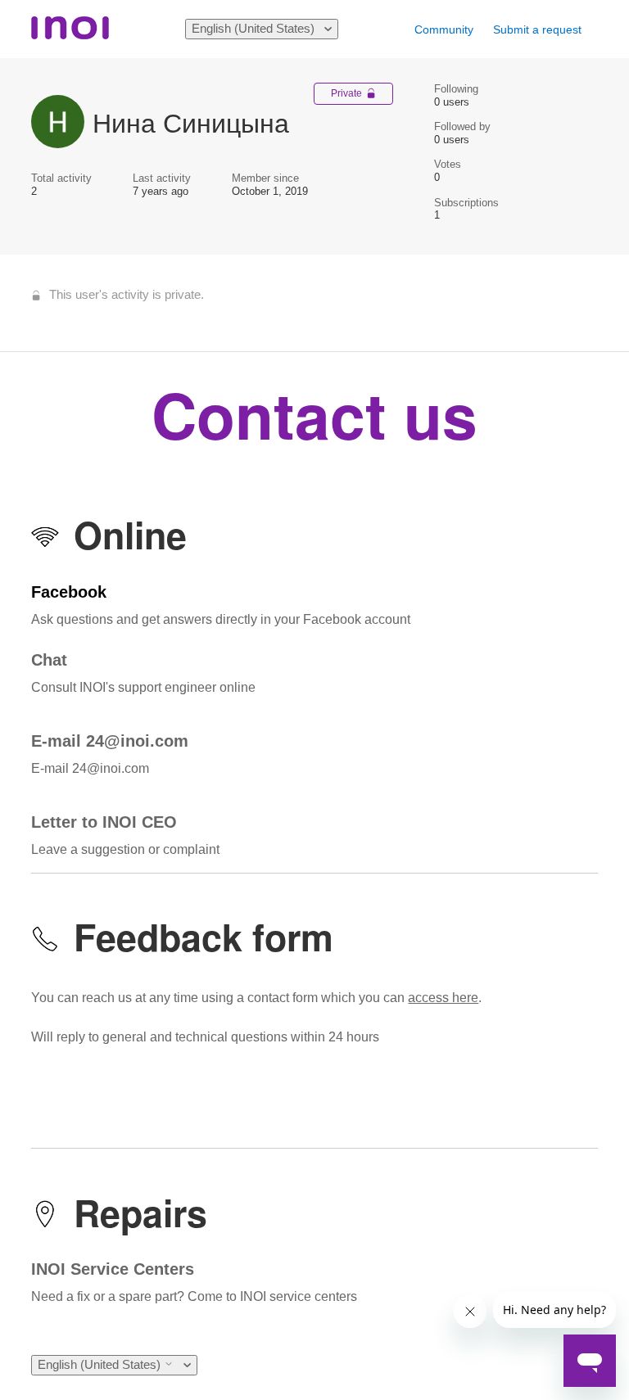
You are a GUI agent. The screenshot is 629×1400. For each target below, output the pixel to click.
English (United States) (255, 28)
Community (443, 29)
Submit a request (537, 29)
